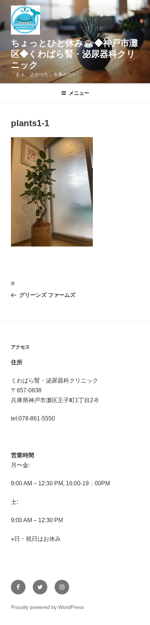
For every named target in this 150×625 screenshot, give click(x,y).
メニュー (79, 93)
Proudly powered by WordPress (47, 607)
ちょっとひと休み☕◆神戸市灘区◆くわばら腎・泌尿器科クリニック (74, 54)
